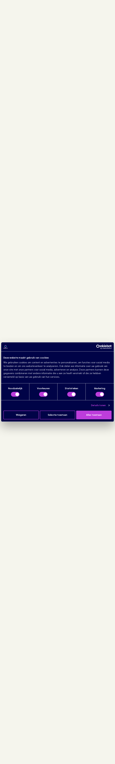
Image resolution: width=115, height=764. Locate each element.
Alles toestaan (94, 414)
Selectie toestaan (57, 414)
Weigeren (21, 414)
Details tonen (98, 405)
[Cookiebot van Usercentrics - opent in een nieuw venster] (98, 347)
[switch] (43, 394)
